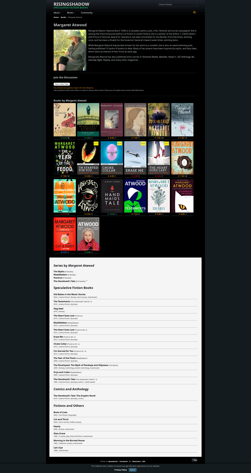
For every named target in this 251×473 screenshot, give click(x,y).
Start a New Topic (62, 84)
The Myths (59, 271)
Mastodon (136, 461)
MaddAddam (60, 274)
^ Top (194, 460)
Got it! (132, 470)
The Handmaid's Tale (64, 281)
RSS (143, 461)
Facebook (124, 461)
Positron (58, 277)
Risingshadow (71, 5)
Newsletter (113, 461)
